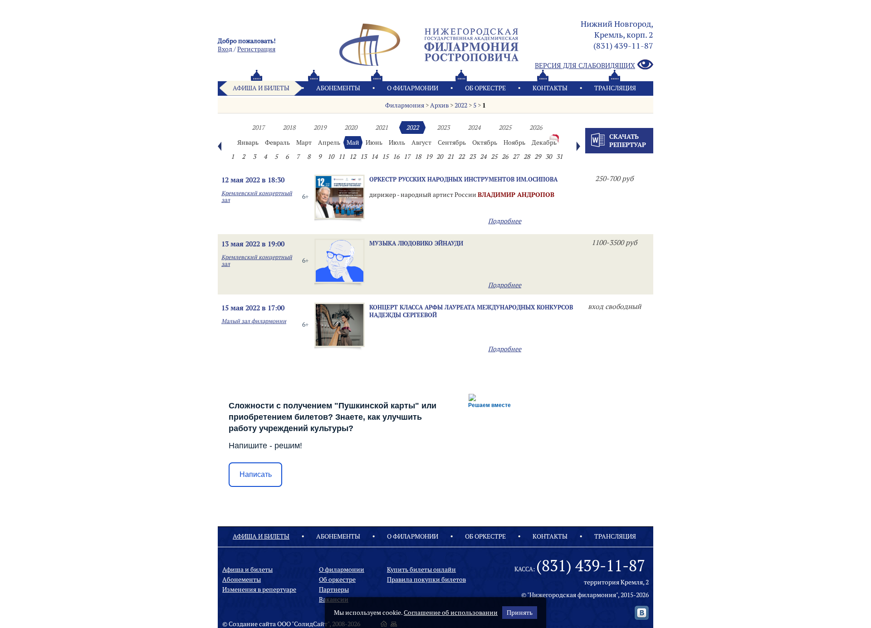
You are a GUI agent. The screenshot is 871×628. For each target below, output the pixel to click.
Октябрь (484, 142)
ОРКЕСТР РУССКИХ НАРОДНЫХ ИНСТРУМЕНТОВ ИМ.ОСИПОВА (463, 179)
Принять (520, 612)
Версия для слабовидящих (585, 65)
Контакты (550, 88)
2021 (381, 127)
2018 (289, 127)
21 (450, 156)
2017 (258, 127)
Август (421, 142)
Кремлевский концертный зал (256, 196)
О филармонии (412, 88)
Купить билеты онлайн (421, 569)
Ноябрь (514, 142)
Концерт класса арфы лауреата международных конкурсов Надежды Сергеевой (471, 311)
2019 (319, 127)
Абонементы (338, 88)
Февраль (277, 142)
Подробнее (504, 221)
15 (385, 156)
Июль (397, 142)
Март (304, 142)
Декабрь (544, 142)
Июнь (374, 142)
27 (516, 156)
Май (353, 142)
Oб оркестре (485, 88)
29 (537, 156)
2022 (461, 105)
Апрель (329, 142)
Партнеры (334, 589)
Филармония (404, 105)
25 (494, 156)
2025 (505, 127)
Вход (225, 49)
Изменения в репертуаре (259, 589)
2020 (350, 127)
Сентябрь (452, 142)
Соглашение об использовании (451, 612)
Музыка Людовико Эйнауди (416, 243)
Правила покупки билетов (426, 579)
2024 (474, 127)
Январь (248, 142)
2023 (443, 127)
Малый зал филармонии (253, 321)
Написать (256, 474)
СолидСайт (311, 624)
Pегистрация (256, 49)
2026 (535, 127)
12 (352, 156)
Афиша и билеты (261, 88)
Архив (439, 105)
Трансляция (615, 88)
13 (363, 156)
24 (483, 156)
